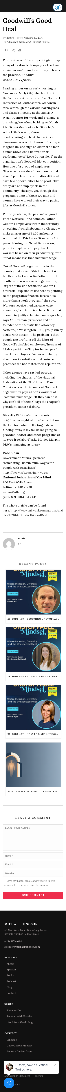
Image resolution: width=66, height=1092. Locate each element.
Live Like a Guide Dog (20, 1022)
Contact (11, 993)
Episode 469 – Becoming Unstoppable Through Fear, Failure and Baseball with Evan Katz (34, 618)
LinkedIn (12, 1039)
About (10, 963)
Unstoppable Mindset (19, 1045)
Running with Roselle (19, 1016)
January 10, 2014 (33, 37)
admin (10, 37)
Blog (9, 987)
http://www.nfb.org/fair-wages (25, 472)
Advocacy (12, 42)
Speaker (11, 969)
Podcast (11, 981)
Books (10, 975)
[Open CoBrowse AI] (57, 7)
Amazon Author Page (19, 1051)
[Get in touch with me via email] (19, 544)
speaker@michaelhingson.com (22, 946)
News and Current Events (34, 42)
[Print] (21, 50)
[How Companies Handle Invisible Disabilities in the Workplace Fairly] (33, 765)
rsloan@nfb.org (14, 492)
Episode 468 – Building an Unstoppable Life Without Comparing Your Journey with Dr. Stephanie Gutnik (34, 676)
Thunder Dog (14, 1010)
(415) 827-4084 (13, 941)
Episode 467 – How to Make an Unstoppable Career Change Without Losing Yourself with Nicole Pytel (34, 734)
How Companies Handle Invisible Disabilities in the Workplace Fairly (34, 791)
